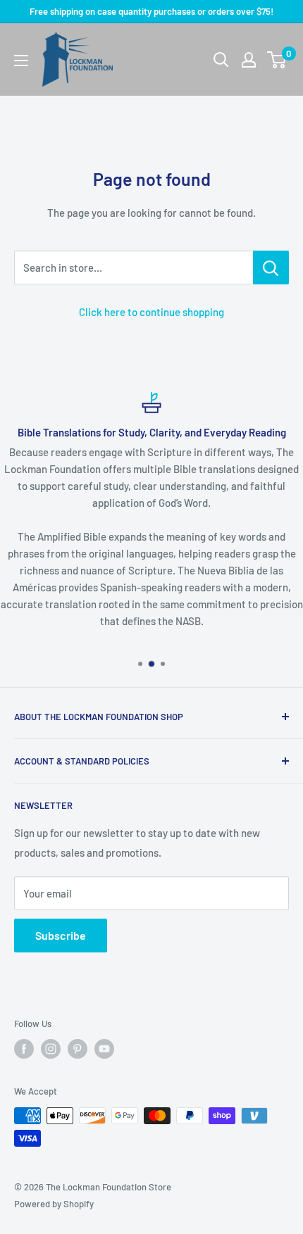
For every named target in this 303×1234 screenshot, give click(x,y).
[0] (277, 59)
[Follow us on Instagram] (51, 1049)
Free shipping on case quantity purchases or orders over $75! (151, 11)
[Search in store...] (271, 267)
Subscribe (60, 935)
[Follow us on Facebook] (24, 1049)
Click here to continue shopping (151, 312)
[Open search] (221, 60)
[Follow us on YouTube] (104, 1049)
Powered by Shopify (54, 1203)
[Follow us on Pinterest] (77, 1049)
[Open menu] (21, 60)
